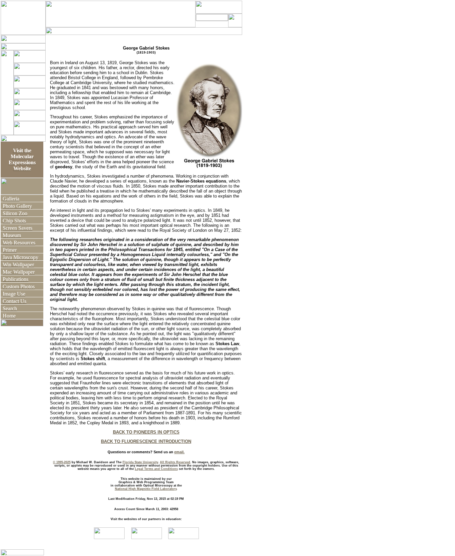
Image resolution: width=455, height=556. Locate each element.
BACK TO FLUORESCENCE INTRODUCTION (146, 441)
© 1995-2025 (62, 462)
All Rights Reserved (175, 462)
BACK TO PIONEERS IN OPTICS (146, 432)
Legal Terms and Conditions (156, 469)
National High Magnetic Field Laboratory (146, 488)
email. (179, 452)
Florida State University (140, 462)
